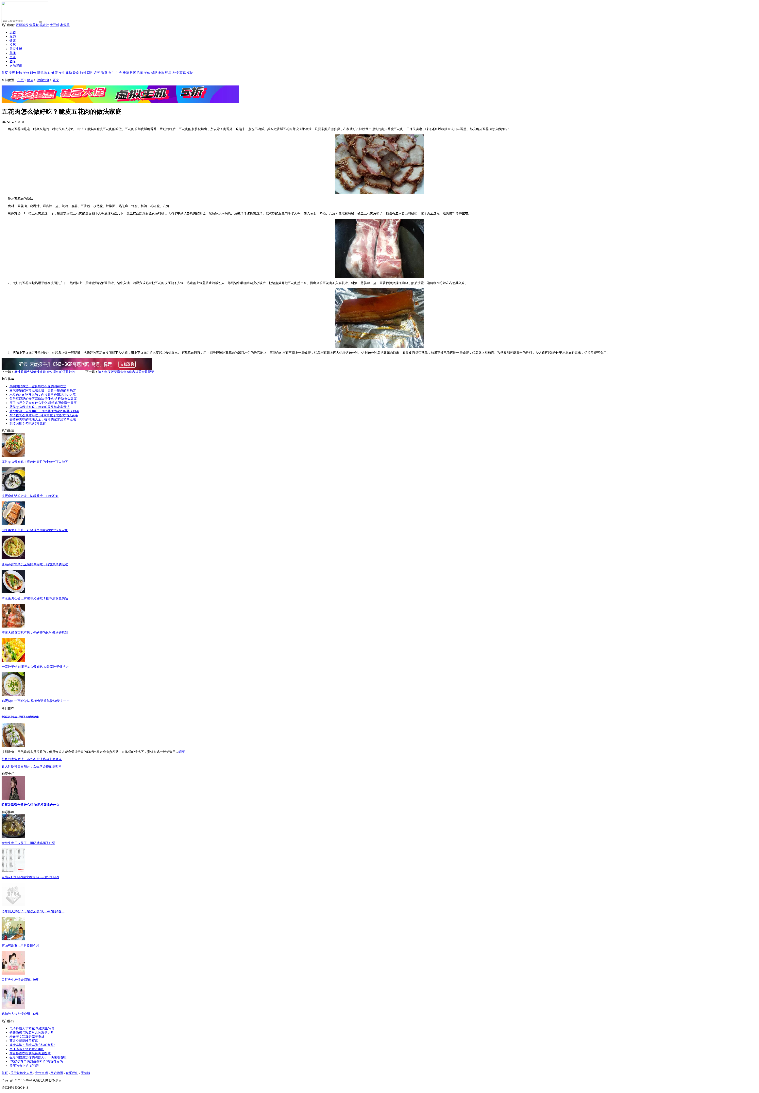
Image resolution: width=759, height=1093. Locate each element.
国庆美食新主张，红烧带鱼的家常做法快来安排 (35, 530)
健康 (12, 40)
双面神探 (22, 25)
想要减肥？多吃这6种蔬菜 (27, 423)
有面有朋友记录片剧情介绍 (21, 945)
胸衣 (47, 72)
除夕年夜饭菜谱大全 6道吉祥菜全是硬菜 (126, 371)
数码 (133, 72)
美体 (12, 53)
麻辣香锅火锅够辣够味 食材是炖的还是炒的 (44, 371)
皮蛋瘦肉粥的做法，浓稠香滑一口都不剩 (30, 496)
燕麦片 (44, 25)
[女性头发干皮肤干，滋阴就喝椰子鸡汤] (13, 837)
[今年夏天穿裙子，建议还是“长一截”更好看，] (13, 905)
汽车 (140, 72)
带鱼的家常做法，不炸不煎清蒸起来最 (20, 716)
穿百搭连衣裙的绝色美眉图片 (30, 1053)
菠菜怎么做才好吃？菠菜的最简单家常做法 (39, 407)
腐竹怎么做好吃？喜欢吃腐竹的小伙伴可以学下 (35, 461)
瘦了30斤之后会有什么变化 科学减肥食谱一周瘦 (43, 402)
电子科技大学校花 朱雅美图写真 (32, 1028)
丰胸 (161, 72)
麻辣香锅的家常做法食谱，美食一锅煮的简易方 (42, 390)
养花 (126, 72)
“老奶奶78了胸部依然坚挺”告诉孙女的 (36, 1061)
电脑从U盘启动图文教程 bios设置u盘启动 (30, 877)
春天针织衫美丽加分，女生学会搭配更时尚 (32, 766)
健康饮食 (43, 80)
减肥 (154, 72)
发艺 (12, 44)
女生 (111, 72)
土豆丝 (54, 25)
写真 (182, 72)
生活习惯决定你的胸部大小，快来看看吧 (37, 1057)
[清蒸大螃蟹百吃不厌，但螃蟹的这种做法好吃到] (13, 626)
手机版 (85, 1073)
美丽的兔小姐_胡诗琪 (24, 1065)
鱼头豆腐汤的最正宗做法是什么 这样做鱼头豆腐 (43, 398)
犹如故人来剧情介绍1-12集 (20, 1013)
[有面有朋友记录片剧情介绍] (13, 939)
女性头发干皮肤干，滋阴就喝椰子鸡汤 (28, 843)
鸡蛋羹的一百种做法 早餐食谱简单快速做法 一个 (36, 701)
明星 (168, 72)
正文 (56, 80)
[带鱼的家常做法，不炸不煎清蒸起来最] (13, 745)
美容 (12, 32)
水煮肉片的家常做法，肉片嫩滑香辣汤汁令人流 (42, 394)
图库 (12, 61)
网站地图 (56, 1073)
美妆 (26, 72)
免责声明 (41, 1073)
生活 (118, 72)
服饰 (12, 36)
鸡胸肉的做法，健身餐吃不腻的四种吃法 (37, 386)
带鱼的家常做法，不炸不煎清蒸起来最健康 (32, 759)
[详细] (182, 751)
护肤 (19, 72)
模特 (190, 72)
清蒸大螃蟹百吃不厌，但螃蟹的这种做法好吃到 (35, 632)
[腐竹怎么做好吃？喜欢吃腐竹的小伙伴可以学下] (13, 455)
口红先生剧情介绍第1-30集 (20, 979)
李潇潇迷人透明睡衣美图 (26, 1049)
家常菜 (65, 25)
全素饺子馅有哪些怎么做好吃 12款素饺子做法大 (35, 666)
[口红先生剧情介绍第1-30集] (13, 973)
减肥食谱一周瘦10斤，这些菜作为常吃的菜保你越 (44, 411)
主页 (20, 80)
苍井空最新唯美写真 (23, 1040)
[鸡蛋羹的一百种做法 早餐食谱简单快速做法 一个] (13, 694)
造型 (104, 72)
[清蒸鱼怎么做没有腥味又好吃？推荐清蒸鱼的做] (13, 592)
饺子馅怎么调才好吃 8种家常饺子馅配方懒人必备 (43, 415)
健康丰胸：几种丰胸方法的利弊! (32, 1045)
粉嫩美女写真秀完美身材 (26, 1036)
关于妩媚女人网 (21, 1073)
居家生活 (15, 49)
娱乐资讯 (15, 65)
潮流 (40, 72)
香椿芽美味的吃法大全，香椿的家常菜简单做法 (42, 419)
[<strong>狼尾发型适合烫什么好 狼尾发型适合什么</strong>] (13, 798)
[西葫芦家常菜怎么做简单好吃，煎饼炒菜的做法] (13, 558)
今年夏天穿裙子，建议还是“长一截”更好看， (33, 911)
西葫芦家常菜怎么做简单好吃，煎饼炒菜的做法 (35, 564)
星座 (12, 57)
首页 (5, 72)
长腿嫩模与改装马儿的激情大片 (31, 1032)
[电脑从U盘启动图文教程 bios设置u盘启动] (13, 871)
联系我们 (72, 1073)
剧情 (175, 72)
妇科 (83, 72)
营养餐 (34, 25)
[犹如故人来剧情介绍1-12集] (13, 1007)
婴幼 (69, 72)
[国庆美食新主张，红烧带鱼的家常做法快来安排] (13, 524)
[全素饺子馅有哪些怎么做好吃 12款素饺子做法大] (13, 660)
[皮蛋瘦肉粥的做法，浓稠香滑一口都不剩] (13, 490)
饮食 (76, 72)
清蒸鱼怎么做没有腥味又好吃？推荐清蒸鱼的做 (35, 598)
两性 (90, 72)
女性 (62, 72)
